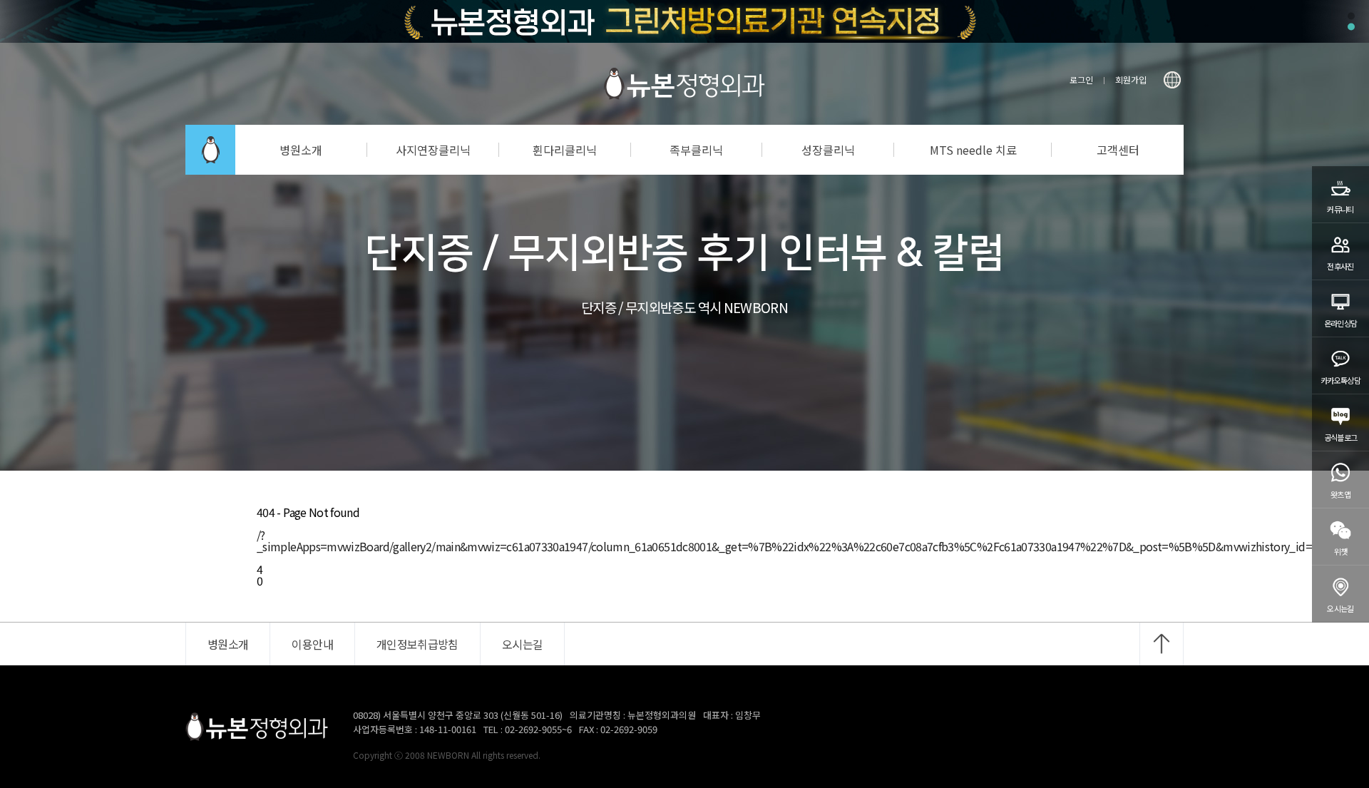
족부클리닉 (696, 149)
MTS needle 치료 (973, 149)
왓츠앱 (1340, 494)
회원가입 (1131, 79)
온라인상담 (1341, 323)
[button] (1351, 16)
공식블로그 (1341, 437)
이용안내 (312, 644)
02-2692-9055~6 (538, 729)
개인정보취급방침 (417, 644)
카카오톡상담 (1340, 380)
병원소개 (301, 149)
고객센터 (1118, 149)
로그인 (1081, 79)
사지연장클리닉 (433, 149)
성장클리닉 (828, 149)
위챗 (1341, 551)
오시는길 (1340, 608)
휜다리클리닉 (565, 149)
